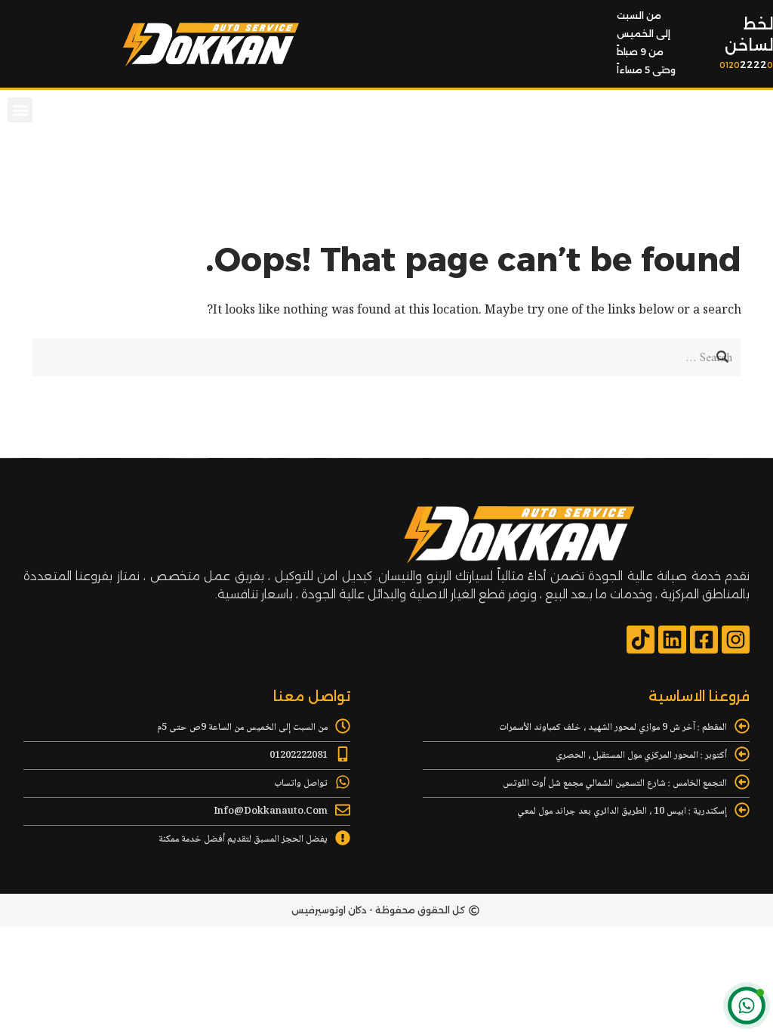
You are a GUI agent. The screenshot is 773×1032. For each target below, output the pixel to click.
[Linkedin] (672, 639)
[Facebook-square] (704, 639)
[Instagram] (736, 639)
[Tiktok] (640, 639)
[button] (20, 109)
